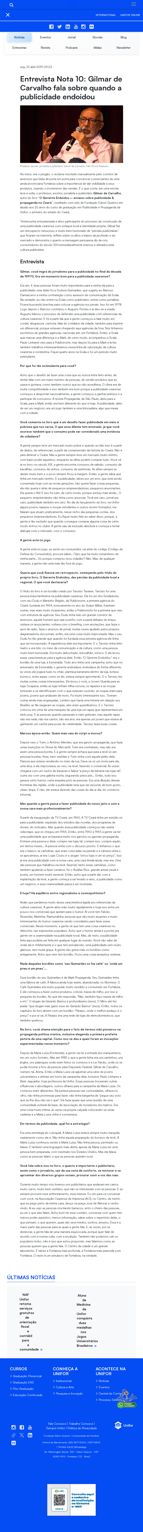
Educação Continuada (27, 1395)
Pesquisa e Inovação (69, 1393)
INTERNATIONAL (106, 15)
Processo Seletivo (111, 1400)
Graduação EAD (23, 1382)
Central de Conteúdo (113, 1393)
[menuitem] (19, 37)
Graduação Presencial (27, 1376)
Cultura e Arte (65, 1387)
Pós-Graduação (23, 1389)
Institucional (64, 1381)
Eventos (104, 1387)
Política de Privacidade (82, 1428)
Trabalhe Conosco (81, 1424)
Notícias (104, 1381)
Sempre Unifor (55, 1428)
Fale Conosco (57, 1424)
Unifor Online (130, 15)
